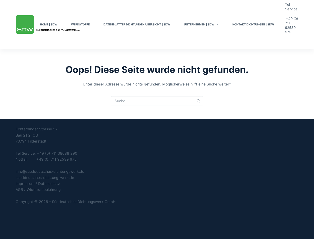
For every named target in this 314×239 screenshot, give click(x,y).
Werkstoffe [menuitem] (80, 24)
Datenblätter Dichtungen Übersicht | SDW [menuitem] (136, 24)
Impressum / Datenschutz (38, 183)
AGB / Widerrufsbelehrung (38, 189)
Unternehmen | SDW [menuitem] (199, 24)
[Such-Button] (198, 100)
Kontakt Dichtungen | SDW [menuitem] (253, 24)
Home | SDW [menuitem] (48, 24)
